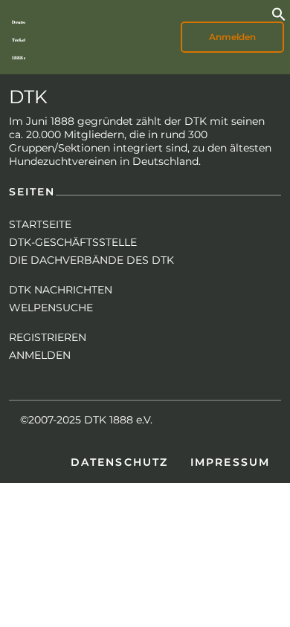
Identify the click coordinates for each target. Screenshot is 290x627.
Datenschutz (119, 462)
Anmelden (40, 355)
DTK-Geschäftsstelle (73, 242)
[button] (278, 12)
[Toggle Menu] (74, 37)
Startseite (40, 224)
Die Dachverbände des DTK (91, 260)
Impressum (230, 462)
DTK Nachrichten (60, 289)
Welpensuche (51, 307)
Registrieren (47, 337)
